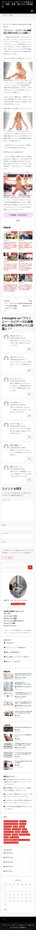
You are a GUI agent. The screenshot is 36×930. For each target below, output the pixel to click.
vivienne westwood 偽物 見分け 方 (23, 727)
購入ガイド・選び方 (12, 661)
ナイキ (24, 829)
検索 (30, 567)
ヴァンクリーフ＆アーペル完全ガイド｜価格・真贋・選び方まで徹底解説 (18, 4)
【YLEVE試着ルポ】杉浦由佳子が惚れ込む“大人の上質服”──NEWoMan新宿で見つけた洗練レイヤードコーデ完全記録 (10, 288)
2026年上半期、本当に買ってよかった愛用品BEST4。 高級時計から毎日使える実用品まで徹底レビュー (25, 246)
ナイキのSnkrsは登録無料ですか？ (16, 806)
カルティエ (7, 829)
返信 (29, 349)
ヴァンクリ (23, 821)
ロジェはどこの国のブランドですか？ (17, 794)
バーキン (15, 834)
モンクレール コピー (10, 625)
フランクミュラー (9, 832)
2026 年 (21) (9, 853)
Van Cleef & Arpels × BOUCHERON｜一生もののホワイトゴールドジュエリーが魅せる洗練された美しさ (23, 685)
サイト (4, 542)
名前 (4, 525)
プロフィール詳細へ (18, 604)
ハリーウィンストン (25, 834)
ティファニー (8, 826)
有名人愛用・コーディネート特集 (17, 657)
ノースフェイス (14, 837)
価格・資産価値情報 (12, 652)
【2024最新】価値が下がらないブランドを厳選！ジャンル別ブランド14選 (23, 745)
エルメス (22, 826)
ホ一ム (5, 919)
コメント (5, 500)
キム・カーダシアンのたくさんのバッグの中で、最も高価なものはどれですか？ (23, 754)
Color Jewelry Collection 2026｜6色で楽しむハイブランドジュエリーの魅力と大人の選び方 (23, 675)
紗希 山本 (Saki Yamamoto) (20, 24)
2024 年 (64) (9, 862)
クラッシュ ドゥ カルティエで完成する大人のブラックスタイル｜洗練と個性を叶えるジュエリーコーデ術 (10, 267)
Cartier (17, 832)
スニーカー (25, 832)
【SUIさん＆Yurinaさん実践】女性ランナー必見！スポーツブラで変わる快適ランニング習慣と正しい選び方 (10, 245)
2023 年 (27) (9, 866)
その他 (6, 26)
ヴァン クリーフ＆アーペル (11, 821)
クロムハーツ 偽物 (9, 623)
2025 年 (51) (9, 857)
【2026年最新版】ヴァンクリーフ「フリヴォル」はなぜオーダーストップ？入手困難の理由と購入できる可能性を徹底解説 (23, 695)
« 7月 (5, 909)
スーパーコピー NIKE (10, 616)
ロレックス (23, 824)
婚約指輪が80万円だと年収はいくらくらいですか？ (17, 840)
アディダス (7, 613)
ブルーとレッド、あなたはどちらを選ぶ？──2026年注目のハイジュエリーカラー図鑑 (23, 703)
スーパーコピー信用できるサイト (14, 620)
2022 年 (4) (8, 871)
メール (5, 533)
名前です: (7, 600)
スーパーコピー (16, 829)
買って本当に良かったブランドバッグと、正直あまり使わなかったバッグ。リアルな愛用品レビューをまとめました (25, 266)
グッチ (6, 837)
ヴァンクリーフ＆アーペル (11, 824)
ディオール (7, 834)
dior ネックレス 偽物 (10, 618)
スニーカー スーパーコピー (11, 842)
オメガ (15, 826)
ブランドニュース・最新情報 (15, 647)
